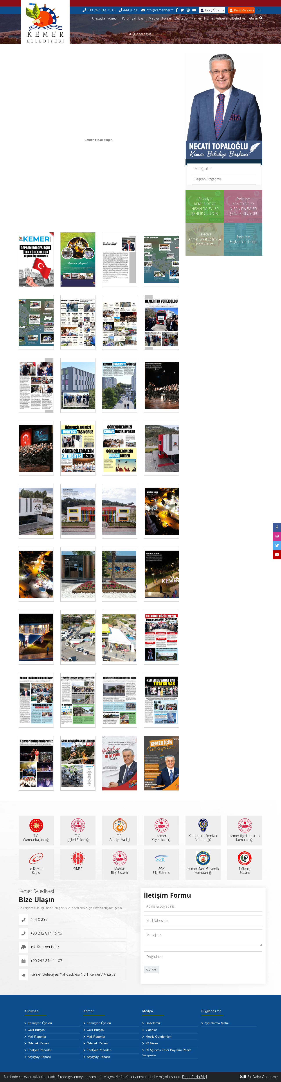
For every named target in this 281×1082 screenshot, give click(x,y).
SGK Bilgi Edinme (161, 870)
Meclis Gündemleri (158, 1036)
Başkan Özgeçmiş (208, 179)
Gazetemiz (152, 1023)
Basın (142, 18)
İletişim (253, 18)
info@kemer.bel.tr (159, 10)
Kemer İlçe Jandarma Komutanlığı (244, 838)
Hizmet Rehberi (215, 18)
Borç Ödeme (214, 10)
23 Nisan (151, 1043)
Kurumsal (129, 18)
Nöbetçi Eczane (244, 870)
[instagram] (188, 10)
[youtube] (194, 10)
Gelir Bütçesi (36, 1030)
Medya (154, 18)
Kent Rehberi (243, 10)
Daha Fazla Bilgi (194, 1076)
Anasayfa (98, 18)
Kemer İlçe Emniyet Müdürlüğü (203, 838)
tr (259, 10)
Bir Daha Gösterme (262, 1076)
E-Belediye (237, 18)
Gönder (151, 969)
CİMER (78, 868)
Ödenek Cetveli (38, 1043)
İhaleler (166, 18)
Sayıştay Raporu (39, 1057)
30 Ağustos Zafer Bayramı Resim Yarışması (166, 1052)
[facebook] (177, 10)
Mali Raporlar (36, 1036)
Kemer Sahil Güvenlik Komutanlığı (203, 870)
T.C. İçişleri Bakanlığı (78, 838)
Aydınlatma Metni (216, 1023)
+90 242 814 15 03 (101, 10)
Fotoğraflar (203, 168)
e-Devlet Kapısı (36, 870)
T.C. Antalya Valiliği (120, 838)
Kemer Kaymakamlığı (161, 838)
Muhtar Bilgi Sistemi (119, 870)
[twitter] (182, 10)
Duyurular (182, 18)
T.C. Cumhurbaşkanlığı (36, 838)
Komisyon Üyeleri (39, 1023)
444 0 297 (130, 10)
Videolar (151, 1030)
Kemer (197, 18)
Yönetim (113, 18)
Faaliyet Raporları (39, 1050)
